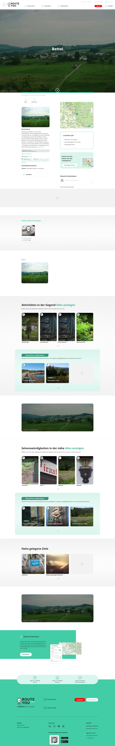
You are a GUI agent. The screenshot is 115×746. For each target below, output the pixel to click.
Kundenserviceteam (92, 735)
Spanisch (24, 162)
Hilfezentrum (90, 738)
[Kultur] (48, 470)
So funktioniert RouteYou (86, 1)
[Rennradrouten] (66, 327)
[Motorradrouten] (85, 327)
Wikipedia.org (29, 150)
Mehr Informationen (27, 154)
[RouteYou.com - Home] (13, 5)
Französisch (25, 161)
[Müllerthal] (33, 564)
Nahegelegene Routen (69, 165)
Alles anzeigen (65, 305)
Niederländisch (45, 161)
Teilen (25, 102)
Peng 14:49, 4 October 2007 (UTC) (11, 90)
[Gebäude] (85, 470)
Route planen (51, 699)
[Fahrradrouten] (48, 327)
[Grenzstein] (30, 470)
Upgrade (98, 6)
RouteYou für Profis (99, 1)
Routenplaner (25, 654)
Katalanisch (37, 161)
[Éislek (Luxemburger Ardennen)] (57, 564)
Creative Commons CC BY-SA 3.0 (11, 91)
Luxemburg (31, 95)
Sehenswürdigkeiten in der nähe (72, 142)
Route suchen (51, 708)
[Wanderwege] (30, 327)
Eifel (35, 95)
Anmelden (92, 700)
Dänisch (42, 159)
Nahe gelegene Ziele (69, 144)
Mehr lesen (41, 147)
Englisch (47, 159)
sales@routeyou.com (92, 728)
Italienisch (31, 161)
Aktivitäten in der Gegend (70, 139)
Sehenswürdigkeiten (25, 95)
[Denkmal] (66, 470)
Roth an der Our (39, 95)
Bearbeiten (34, 102)
